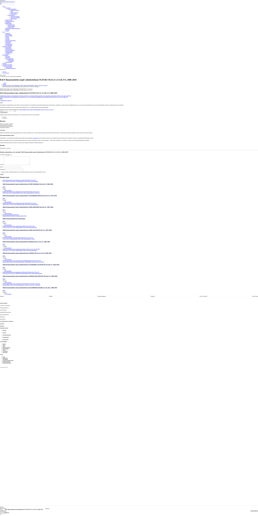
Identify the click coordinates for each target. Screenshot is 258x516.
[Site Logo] (7, 1)
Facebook (2, 323)
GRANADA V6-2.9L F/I (10, 181)
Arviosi (2, 164)
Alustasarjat (7, 7)
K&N (28, 109)
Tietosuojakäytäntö (7, 335)
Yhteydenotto (5, 339)
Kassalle (4, 330)
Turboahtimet (8, 47)
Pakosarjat (7, 56)
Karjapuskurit (8, 41)
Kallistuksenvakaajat (9, 21)
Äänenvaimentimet (9, 58)
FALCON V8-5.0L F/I (7, 227)
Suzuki (42, 109)
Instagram (2, 326)
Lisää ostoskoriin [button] (7, 190)
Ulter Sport (5, 352)
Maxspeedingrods (14, 12)
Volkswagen (37, 192)
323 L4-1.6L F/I (6, 238)
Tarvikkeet (7, 53)
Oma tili (4, 71)
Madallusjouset (8, 23)
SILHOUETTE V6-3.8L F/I (38, 261)
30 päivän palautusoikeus (8, 360)
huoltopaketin (36, 138)
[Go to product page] (130, 180)
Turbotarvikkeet (8, 49)
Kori (4, 32)
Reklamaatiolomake (7, 362)
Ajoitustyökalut (8, 67)
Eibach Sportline (11, 26)
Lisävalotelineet (8, 45)
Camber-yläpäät (8, 20)
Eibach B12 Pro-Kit (15, 16)
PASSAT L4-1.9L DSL (30, 285)
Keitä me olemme (6, 361)
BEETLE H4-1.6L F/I (7, 192)
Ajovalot (7, 38)
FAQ (4, 356)
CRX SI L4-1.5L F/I (7, 250)
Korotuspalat (8, 22)
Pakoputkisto (5, 55)
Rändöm (4, 63)
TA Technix (5, 351)
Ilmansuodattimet (9, 51)
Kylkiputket (7, 42)
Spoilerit (7, 36)
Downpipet (7, 57)
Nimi (1, 167)
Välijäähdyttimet (8, 52)
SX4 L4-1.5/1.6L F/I (49, 109)
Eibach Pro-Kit (11, 24)
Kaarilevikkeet (8, 34)
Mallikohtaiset (11, 59)
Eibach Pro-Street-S (15, 10)
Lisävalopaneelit (8, 44)
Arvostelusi (3, 154)
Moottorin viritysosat (7, 46)
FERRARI (18, 273)
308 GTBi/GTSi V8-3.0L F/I (9, 273)
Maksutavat (5, 358)
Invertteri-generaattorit (7, 64)
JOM (12, 11)
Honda (13, 250)
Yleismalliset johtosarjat (10, 68)
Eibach (4, 344)
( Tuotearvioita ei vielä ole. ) (6, 100)
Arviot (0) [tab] (5, 118)
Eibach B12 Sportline (15, 17)
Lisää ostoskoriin (254, 510)
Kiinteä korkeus (11, 15)
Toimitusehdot (6, 337)
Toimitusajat (5, 359)
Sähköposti (3, 169)
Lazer (4, 346)
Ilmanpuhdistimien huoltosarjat (9, 215)
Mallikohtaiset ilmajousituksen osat (12, 28)
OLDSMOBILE (28, 261)
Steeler (4, 350)
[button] (1, 3)
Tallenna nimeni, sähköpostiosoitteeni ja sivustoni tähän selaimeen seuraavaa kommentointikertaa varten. (24, 172)
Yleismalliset (11, 61)
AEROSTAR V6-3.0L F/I (8, 204)
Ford (4, 181)
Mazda (33, 238)
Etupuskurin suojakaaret (10, 40)
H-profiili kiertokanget (10, 50)
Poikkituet (7, 29)
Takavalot (7, 39)
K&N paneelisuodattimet (35, 109)
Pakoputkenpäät (8, 62)
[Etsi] (13, 4)
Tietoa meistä (6, 73)
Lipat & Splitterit (8, 35)
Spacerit (7, 30)
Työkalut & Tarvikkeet (7, 65)
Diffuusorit (7, 33)
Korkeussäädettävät (12, 9)
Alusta (4, 6)
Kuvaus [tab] (4, 117)
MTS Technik (14, 13)
